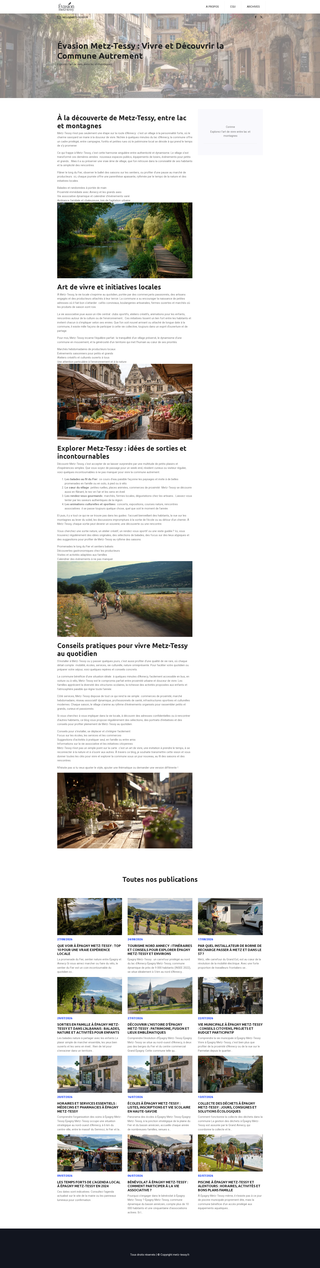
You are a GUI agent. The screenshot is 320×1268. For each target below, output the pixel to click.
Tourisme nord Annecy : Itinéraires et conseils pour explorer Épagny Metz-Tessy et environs (160, 949)
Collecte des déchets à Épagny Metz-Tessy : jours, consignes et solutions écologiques (227, 1107)
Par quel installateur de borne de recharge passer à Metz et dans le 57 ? (230, 949)
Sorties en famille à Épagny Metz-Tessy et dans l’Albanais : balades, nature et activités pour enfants (88, 1028)
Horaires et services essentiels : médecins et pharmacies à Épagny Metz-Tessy (87, 1107)
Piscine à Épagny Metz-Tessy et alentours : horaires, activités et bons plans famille (229, 1186)
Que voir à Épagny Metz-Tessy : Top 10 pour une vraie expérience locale (89, 949)
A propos (212, 6)
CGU (233, 6)
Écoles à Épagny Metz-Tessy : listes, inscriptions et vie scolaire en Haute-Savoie (159, 1107)
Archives (253, 6)
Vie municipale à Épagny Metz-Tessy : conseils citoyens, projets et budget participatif (230, 1028)
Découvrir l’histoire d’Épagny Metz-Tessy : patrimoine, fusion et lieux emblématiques (158, 1028)
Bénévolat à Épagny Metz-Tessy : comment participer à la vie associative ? (158, 1186)
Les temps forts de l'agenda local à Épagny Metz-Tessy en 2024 (88, 1184)
